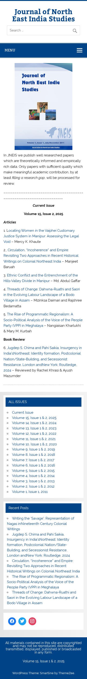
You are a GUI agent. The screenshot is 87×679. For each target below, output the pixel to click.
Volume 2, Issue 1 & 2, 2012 (33, 486)
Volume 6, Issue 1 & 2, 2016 (33, 465)
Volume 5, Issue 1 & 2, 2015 (33, 471)
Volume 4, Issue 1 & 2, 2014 (33, 476)
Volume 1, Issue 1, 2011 (30, 492)
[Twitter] (22, 621)
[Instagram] (32, 621)
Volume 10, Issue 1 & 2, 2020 (34, 444)
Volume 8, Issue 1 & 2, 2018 (33, 455)
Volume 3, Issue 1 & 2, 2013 (33, 481)
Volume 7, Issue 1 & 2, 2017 (33, 460)
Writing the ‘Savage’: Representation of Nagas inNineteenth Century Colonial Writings (40, 523)
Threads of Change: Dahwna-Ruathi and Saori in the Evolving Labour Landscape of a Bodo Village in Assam (41, 295)
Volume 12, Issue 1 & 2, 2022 (34, 434)
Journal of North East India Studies (43, 14)
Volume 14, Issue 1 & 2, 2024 (34, 423)
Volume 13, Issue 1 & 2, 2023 (34, 428)
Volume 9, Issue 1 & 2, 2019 (33, 449)
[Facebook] (12, 621)
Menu (10, 50)
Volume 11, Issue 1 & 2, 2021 (33, 439)
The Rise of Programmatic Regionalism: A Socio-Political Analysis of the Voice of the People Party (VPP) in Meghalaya (43, 320)
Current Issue (22, 412)
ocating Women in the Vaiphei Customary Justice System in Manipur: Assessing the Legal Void (41, 236)
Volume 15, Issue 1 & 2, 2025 (34, 418)
